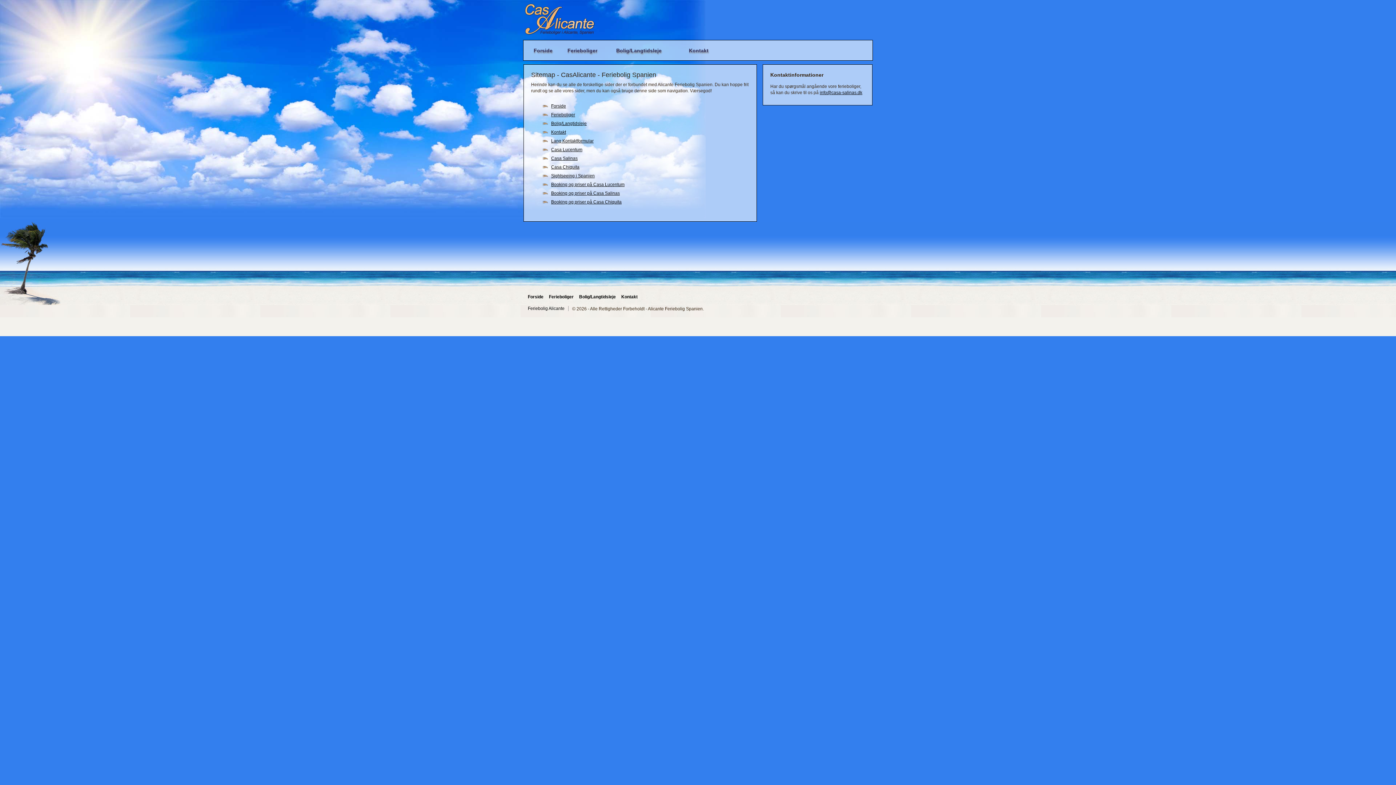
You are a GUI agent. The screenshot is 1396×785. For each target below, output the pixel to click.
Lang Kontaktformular (572, 141)
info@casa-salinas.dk (841, 92)
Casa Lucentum (566, 149)
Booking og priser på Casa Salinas (585, 193)
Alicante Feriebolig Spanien (559, 19)
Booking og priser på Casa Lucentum (588, 184)
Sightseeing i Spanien (573, 175)
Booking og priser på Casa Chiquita (586, 202)
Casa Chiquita (565, 167)
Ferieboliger (582, 50)
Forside (543, 50)
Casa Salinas (564, 158)
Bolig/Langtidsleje (639, 50)
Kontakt (699, 50)
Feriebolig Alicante (546, 308)
